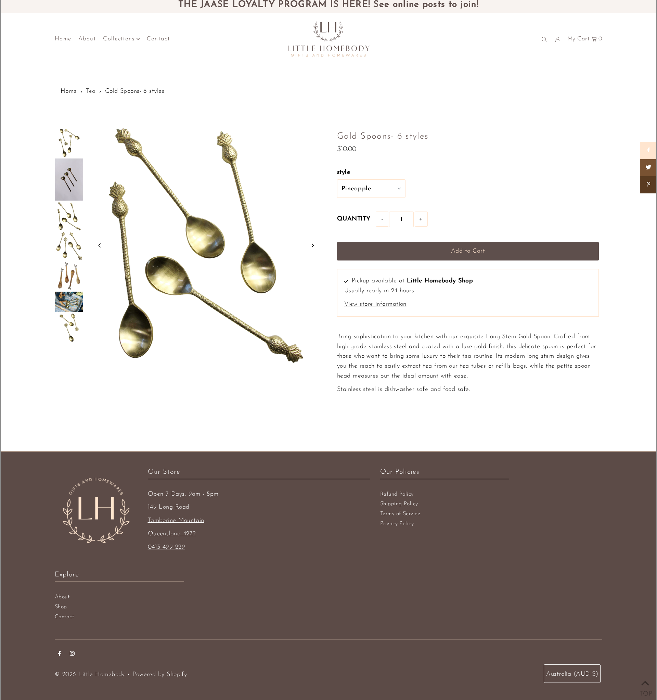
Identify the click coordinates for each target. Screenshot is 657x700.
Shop (61, 607)
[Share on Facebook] (648, 150)
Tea (90, 91)
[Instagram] (72, 655)
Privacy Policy (397, 523)
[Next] (312, 245)
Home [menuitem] (63, 39)
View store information (375, 304)
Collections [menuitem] (118, 39)
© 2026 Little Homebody (90, 675)
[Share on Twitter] (648, 167)
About (62, 597)
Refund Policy (397, 494)
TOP (645, 692)
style (343, 172)
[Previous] (99, 245)
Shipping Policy (399, 504)
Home (69, 91)
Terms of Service (400, 514)
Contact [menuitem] (158, 39)
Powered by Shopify (159, 675)
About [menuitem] (87, 39)
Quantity (354, 219)
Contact (64, 617)
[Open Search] (544, 39)
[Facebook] (59, 655)
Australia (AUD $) (572, 674)
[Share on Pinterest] (648, 184)
